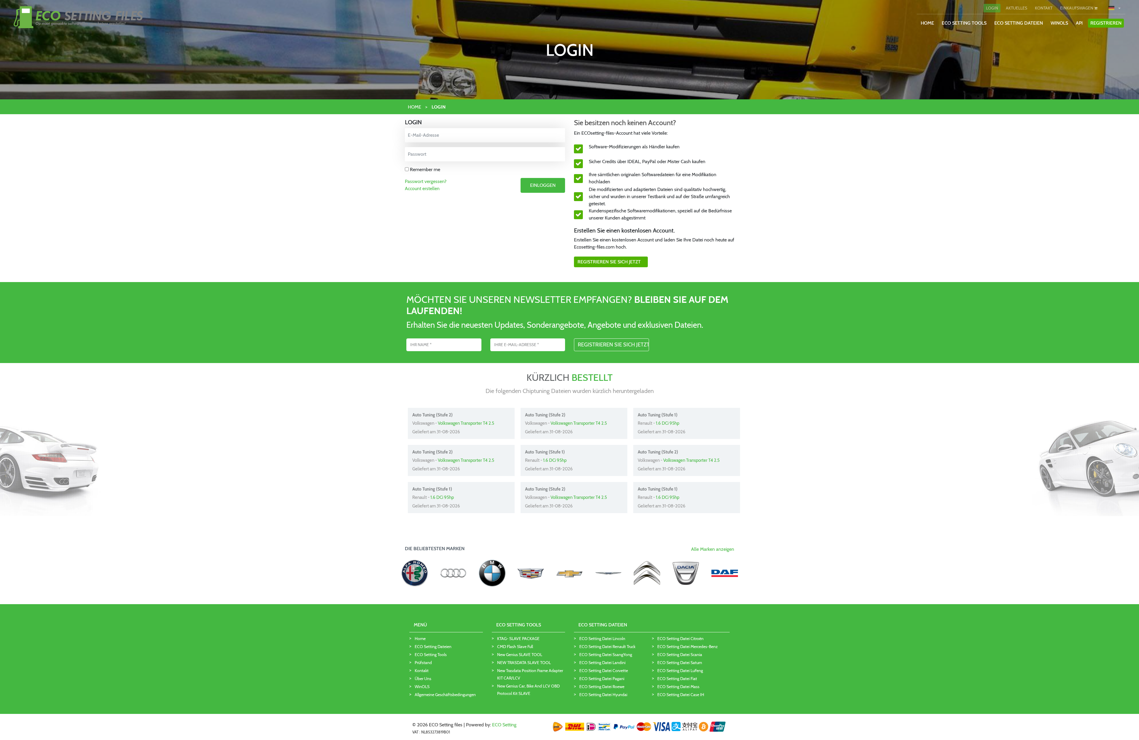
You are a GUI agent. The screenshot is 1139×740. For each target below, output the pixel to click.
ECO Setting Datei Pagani (601, 678)
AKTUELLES (1016, 8)
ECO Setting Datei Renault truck (607, 646)
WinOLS (1059, 23)
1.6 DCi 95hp (667, 423)
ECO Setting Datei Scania (679, 654)
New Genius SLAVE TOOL (519, 654)
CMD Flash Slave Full (515, 646)
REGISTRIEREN (1105, 23)
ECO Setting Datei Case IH (680, 694)
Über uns (423, 678)
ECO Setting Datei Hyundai (603, 694)
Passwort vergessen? (425, 181)
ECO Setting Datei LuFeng (680, 670)
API (1079, 23)
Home (420, 638)
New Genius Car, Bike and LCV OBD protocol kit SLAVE (528, 689)
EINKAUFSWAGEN (1077, 8)
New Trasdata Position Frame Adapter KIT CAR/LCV (530, 674)
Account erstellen (422, 188)
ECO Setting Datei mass (678, 686)
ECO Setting (504, 725)
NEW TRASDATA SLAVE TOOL (524, 662)
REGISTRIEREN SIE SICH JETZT (611, 262)
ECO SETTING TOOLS (964, 23)
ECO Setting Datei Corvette (603, 670)
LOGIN (992, 8)
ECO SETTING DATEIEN (1018, 23)
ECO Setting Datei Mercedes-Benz (687, 646)
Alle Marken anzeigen (712, 549)
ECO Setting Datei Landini (602, 662)
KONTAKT (1043, 8)
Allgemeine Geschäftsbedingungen (445, 694)
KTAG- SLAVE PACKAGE (518, 638)
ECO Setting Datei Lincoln (602, 638)
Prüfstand (423, 662)
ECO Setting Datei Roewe (601, 686)
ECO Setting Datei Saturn (679, 662)
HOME (927, 23)
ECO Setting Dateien (433, 646)
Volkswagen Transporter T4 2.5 (466, 423)
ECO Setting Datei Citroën (680, 638)
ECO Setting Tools (431, 654)
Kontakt (422, 670)
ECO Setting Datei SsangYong (605, 654)
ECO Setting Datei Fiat (677, 678)
